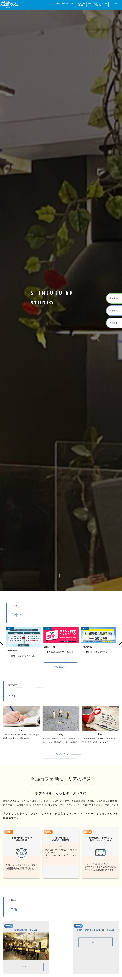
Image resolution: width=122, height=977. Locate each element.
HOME (58, 3)
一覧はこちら (61, 667)
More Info (26, 966)
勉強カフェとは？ (68, 3)
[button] (1, 642)
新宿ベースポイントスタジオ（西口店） (98, 4)
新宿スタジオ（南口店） (81, 4)
